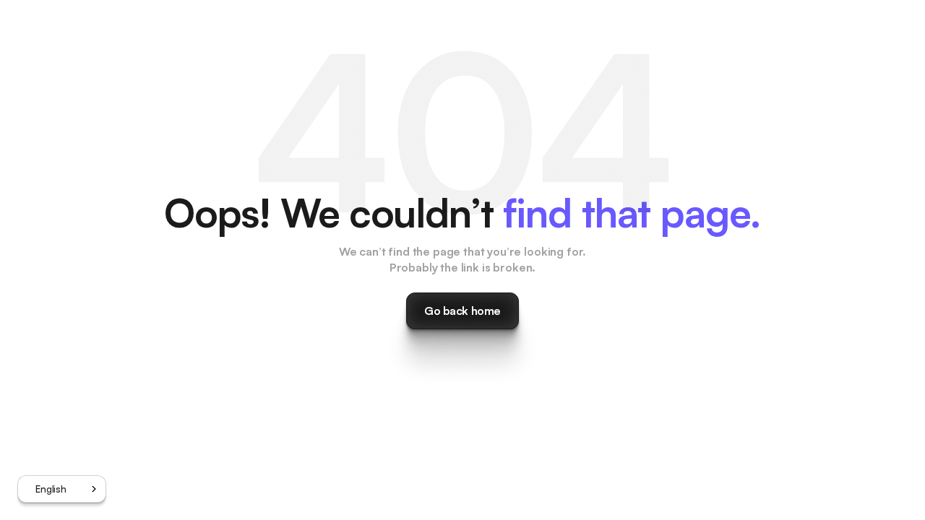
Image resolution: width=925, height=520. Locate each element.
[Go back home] (462, 311)
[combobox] (61, 489)
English (50, 489)
